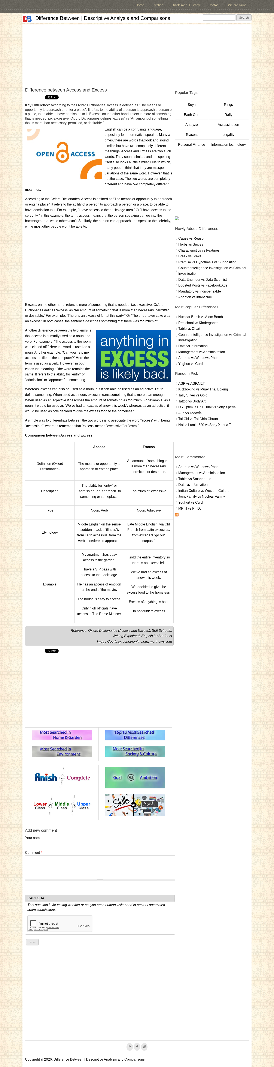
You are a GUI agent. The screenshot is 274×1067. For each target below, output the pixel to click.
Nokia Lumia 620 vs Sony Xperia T (204, 425)
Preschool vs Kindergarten (198, 323)
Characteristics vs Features (199, 250)
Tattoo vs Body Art (192, 401)
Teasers (192, 135)
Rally (228, 115)
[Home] (27, 18)
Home (140, 5)
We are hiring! (237, 5)
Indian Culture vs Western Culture (203, 490)
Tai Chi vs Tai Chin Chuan (198, 419)
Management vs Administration (201, 352)
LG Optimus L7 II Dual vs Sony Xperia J (208, 407)
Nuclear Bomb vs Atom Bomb (200, 317)
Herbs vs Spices (190, 244)
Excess (143, 630)
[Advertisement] (137, 54)
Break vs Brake (189, 256)
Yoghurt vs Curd (190, 364)
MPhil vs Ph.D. (189, 508)
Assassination (228, 124)
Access (125, 630)
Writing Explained (126, 636)
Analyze (191, 124)
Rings (228, 105)
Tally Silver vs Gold (192, 395)
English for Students (156, 636)
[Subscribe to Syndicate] (177, 515)
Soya (192, 105)
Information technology (228, 144)
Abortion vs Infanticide (195, 297)
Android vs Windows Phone (199, 358)
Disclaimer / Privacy (186, 5)
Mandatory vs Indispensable (199, 291)
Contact (213, 5)
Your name (33, 838)
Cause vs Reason (192, 238)
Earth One (191, 115)
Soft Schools (161, 630)
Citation (158, 5)
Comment (33, 852)
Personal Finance (191, 144)
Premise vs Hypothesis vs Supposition (207, 262)
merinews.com (161, 641)
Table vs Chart (189, 328)
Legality (228, 135)
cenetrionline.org (135, 641)
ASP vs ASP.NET (191, 383)
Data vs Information (193, 346)
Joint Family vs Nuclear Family (201, 496)
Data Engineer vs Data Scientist (202, 279)
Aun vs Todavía (190, 413)
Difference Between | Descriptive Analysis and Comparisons (102, 18)
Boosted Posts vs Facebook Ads (202, 285)
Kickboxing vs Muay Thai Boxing (203, 389)
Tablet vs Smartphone (194, 479)
